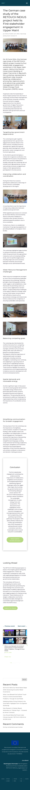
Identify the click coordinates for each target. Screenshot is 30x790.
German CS (14, 35)
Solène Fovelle (9, 33)
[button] (27, 645)
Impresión (26, 778)
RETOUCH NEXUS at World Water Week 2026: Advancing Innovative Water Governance (15, 690)
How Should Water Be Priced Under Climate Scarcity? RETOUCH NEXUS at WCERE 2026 (14, 717)
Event (8, 35)
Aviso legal (21, 779)
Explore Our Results (10, 608)
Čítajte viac (7, 656)
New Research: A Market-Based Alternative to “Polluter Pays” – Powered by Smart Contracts (15, 710)
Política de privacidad (8, 779)
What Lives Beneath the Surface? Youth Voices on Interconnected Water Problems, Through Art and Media (14, 648)
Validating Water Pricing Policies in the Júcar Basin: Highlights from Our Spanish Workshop (15, 703)
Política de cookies (15, 779)
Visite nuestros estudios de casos (15, 539)
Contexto (3, 778)
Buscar (24, 679)
